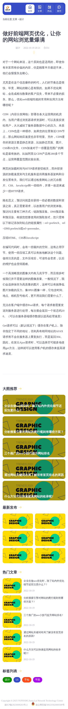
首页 (30, 11)
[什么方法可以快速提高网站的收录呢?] (18, 555)
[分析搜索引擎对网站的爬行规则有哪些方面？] (50, 521)
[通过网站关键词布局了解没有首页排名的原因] (50, 538)
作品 (49, 11)
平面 (37, 679)
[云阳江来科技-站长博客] (7, 9)
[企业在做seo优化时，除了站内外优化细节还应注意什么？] (18, 521)
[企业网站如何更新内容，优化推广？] (50, 555)
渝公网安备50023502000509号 (50, 705)
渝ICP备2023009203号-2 (16, 705)
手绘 (26, 679)
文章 (40, 11)
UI (17, 679)
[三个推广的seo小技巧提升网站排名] (18, 538)
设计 (21, 19)
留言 (59, 11)
